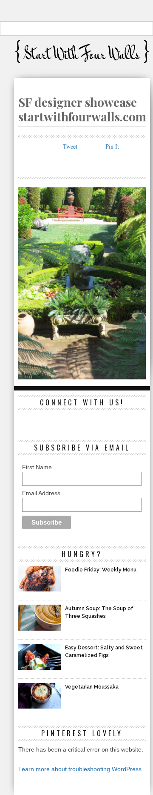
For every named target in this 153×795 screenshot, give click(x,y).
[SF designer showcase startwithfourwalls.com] (82, 376)
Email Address (41, 493)
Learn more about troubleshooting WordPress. (80, 769)
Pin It (112, 146)
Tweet (70, 146)
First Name (37, 467)
